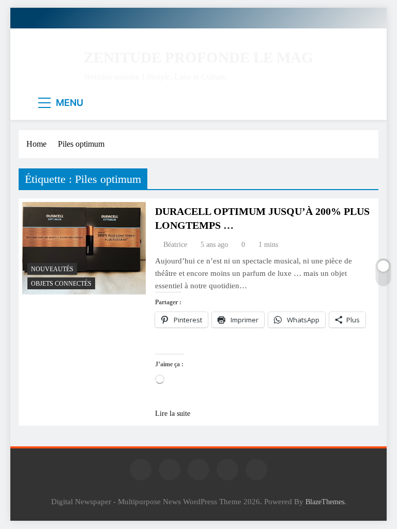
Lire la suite (172, 413)
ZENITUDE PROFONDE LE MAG (198, 57)
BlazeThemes (325, 501)
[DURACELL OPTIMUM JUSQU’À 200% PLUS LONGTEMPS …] (84, 248)
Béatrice (175, 244)
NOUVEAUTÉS (52, 269)
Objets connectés (61, 283)
